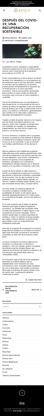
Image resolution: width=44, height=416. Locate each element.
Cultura (5, 325)
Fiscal (4, 335)
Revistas (5, 365)
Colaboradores (21, 41)
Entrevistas (6, 331)
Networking (6, 338)
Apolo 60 (35, 290)
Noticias (5, 341)
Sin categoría (7, 369)
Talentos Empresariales (11, 375)
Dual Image (17, 411)
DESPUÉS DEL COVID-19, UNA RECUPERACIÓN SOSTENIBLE (20, 26)
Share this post (35, 280)
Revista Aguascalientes (11, 355)
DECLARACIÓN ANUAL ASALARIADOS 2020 (11, 290)
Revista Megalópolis (10, 362)
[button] (4, 10)
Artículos (9, 41)
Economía (6, 328)
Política (5, 348)
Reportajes (6, 352)
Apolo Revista (11, 38)
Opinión (5, 345)
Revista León (7, 358)
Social (4, 372)
